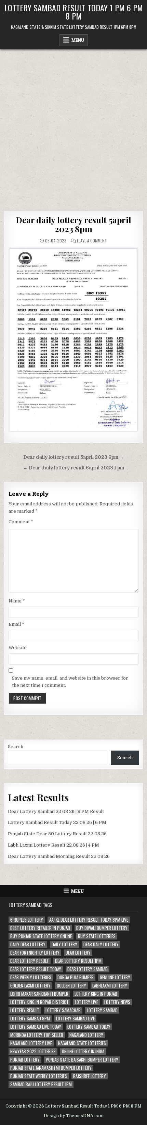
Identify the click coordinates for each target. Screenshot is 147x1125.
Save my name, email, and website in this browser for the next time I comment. (70, 681)
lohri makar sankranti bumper (39, 994)
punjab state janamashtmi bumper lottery (51, 1068)
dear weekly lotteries (30, 977)
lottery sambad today (88, 1027)
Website (18, 647)
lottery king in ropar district (39, 1002)
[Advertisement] (73, 126)
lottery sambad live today (35, 1027)
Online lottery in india (83, 1051)
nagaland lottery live (31, 1043)
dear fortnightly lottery (34, 952)
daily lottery (64, 944)
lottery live (86, 1002)
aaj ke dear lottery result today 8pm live (88, 920)
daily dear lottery (27, 944)
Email (16, 624)
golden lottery (71, 985)
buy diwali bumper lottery (102, 928)
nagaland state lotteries (82, 1043)
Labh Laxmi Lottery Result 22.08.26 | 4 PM (53, 845)
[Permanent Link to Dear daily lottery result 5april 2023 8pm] (74, 339)
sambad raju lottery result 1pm (41, 1084)
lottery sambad (102, 1010)
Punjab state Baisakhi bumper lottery (82, 1059)
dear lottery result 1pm (78, 961)
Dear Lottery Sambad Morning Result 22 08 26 (59, 856)
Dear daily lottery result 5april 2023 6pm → (73, 457)
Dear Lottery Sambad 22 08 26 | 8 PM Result (56, 811)
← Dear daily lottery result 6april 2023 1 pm (73, 467)
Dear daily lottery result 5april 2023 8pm (73, 224)
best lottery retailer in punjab (40, 928)
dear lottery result (29, 961)
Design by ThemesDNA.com (74, 1115)
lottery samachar (63, 1010)
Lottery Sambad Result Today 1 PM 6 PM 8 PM (73, 11)
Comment (21, 521)
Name (17, 600)
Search (15, 746)
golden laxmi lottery (30, 985)
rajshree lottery (89, 1076)
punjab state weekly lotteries (38, 1076)
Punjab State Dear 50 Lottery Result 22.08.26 (57, 833)
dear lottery (78, 952)
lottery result (24, 1010)
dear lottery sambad (87, 969)
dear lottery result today (35, 969)
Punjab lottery (25, 1059)
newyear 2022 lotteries (33, 1051)
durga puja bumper (75, 977)
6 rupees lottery (26, 920)
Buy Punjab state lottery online (41, 936)
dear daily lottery (101, 944)
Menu (77, 40)
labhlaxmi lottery (109, 985)
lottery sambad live (75, 1018)
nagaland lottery (86, 1035)
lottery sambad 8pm (30, 1018)
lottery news (117, 1002)
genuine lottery (115, 977)
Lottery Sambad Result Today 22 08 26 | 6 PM (57, 822)
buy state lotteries (97, 936)
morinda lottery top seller (36, 1035)
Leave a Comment (92, 241)
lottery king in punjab (96, 994)
